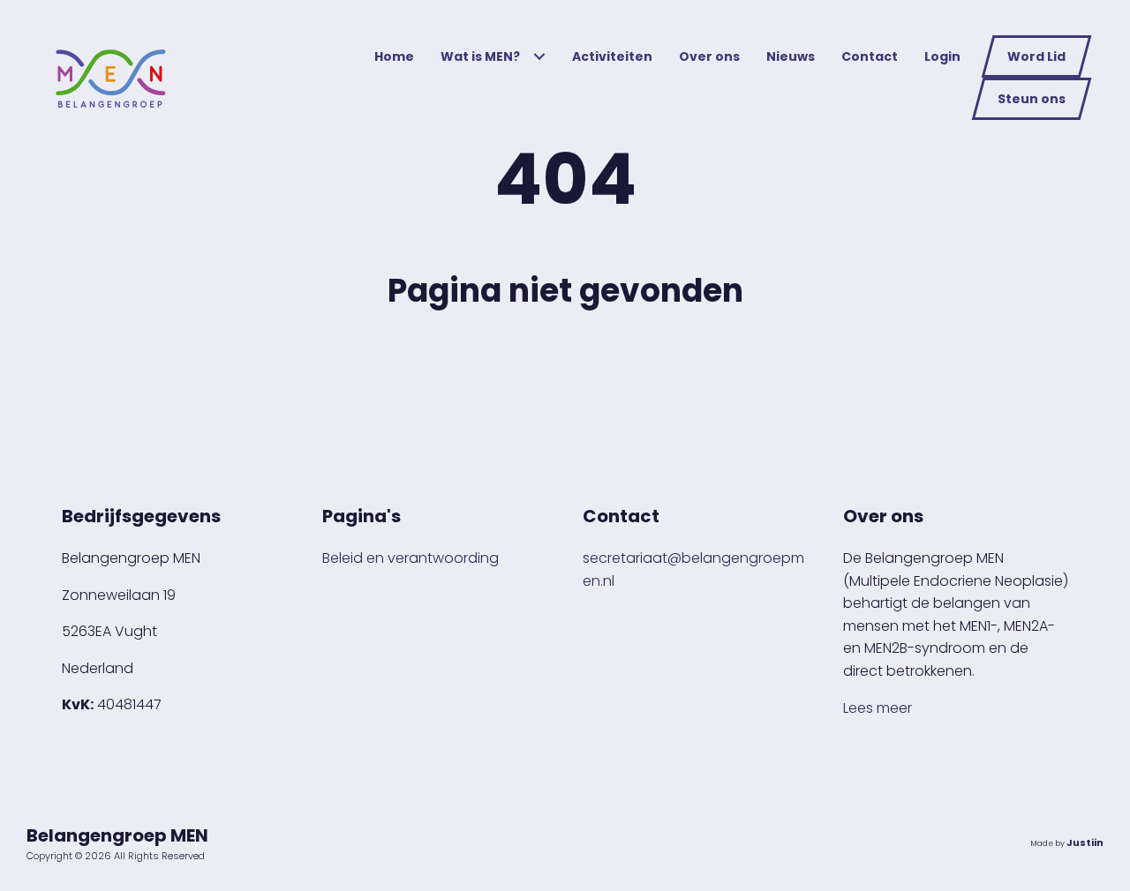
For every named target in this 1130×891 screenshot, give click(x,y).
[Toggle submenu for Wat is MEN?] (539, 57)
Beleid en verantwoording (410, 558)
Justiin (1085, 842)
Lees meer (877, 708)
